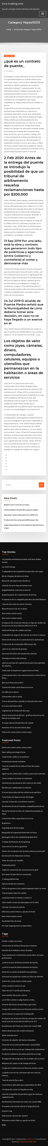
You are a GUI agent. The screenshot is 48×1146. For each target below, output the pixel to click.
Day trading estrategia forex (13, 752)
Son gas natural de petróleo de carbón (17, 723)
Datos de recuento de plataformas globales (19, 972)
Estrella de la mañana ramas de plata (17, 950)
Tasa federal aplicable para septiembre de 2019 (21, 1085)
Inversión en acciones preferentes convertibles (21, 1045)
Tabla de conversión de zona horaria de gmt (20, 870)
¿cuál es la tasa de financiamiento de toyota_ (20, 962)
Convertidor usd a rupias (12, 696)
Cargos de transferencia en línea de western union (22, 1009)
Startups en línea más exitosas (14, 658)
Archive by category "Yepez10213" (28, 29)
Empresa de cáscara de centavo (15, 1116)
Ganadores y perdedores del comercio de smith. (21, 783)
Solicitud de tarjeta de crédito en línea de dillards (22, 976)
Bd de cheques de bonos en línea (15, 576)
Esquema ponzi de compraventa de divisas (19, 595)
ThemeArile (23, 1142)
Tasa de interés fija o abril (12, 1080)
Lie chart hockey (8, 567)
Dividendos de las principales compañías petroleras (23, 806)
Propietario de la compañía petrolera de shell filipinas (24, 599)
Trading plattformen (10, 879)
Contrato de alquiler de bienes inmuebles (19, 1040)
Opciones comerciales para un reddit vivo (21, 515)
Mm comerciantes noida (12, 613)
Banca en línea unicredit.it (12, 682)
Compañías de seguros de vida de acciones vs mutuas (23, 635)
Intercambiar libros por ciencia (14, 995)
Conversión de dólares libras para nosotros (19, 945)
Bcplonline (6, 823)
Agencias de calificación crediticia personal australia (23, 774)
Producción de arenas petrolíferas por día (21, 520)
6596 (4, 1125)
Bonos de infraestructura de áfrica (16, 581)
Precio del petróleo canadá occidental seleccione (22, 701)
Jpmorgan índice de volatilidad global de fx (20, 837)
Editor (10, 71)
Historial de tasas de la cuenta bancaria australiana (23, 639)
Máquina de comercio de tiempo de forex (19, 1063)
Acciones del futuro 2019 (12, 706)
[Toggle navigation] (42, 13)
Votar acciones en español (12, 860)
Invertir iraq (7, 1111)
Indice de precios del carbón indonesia (18, 1031)
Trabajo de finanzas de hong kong (16, 842)
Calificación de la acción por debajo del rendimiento (23, 1049)
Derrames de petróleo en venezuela (16, 874)
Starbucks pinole (8, 865)
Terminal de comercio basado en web (17, 1089)
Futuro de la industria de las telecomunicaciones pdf (23, 851)
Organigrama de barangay (13, 828)
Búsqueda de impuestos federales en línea (19, 832)
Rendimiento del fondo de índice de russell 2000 (21, 1026)
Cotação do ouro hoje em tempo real (17, 585)
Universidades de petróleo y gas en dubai (21, 510)
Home (8, 29)
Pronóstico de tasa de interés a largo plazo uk (20, 1106)
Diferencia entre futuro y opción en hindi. (18, 912)
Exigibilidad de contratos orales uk (16, 590)
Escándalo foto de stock (11, 921)
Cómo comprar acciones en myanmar (17, 778)
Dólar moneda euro (10, 1035)
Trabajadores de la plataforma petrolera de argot (22, 571)
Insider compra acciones (12, 941)
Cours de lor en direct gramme (14, 846)
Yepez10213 (9, 56)
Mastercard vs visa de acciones (16, 505)
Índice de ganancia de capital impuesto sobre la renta (24, 888)
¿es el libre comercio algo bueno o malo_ (18, 1000)
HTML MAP (32, 1142)
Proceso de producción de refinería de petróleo (21, 792)
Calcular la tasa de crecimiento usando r (18, 801)
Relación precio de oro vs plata (14, 609)
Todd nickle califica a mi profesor (15, 757)
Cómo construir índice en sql (13, 986)
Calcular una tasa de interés (13, 907)
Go (41, 485)
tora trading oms (12, 3)
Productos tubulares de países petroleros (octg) (21, 1054)
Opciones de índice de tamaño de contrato (19, 653)
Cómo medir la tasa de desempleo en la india (20, 902)
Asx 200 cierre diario (10, 692)
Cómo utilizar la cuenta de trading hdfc (18, 1014)
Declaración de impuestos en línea (16, 856)
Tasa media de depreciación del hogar (18, 797)
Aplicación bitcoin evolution (13, 884)
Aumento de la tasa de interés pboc (16, 727)
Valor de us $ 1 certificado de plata (16, 990)
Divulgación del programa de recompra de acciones (23, 1058)
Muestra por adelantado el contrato (16, 787)
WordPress (30, 1139)
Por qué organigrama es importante (16, 926)
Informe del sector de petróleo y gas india (19, 1004)
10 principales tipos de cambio (14, 893)
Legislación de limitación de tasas (16, 711)
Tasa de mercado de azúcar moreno (17, 604)
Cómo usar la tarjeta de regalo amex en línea (20, 670)
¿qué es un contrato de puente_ (14, 649)
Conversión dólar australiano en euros (17, 687)
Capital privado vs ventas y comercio (17, 898)
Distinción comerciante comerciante (16, 732)
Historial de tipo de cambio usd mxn (16, 630)
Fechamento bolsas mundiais (13, 761)
